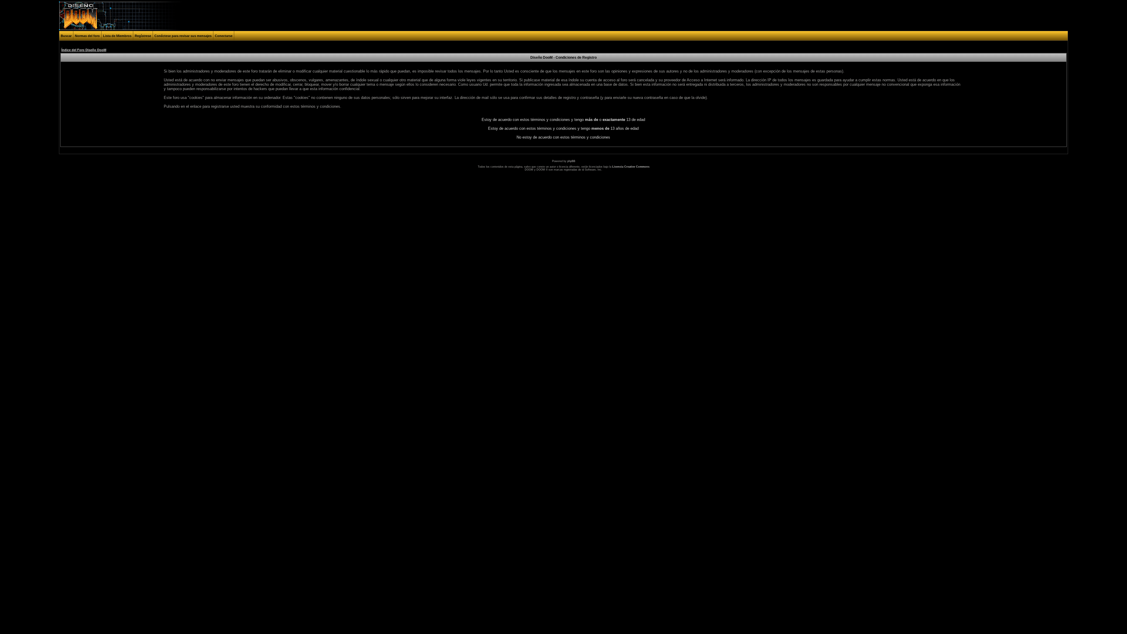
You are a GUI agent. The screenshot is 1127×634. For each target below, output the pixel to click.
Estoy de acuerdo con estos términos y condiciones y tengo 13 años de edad (563, 128)
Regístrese (143, 36)
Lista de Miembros (117, 36)
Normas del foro (87, 36)
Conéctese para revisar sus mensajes (183, 36)
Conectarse (223, 36)
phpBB (571, 161)
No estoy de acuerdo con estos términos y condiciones (563, 137)
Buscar (66, 36)
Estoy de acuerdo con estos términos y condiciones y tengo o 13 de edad (563, 119)
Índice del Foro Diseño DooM (83, 50)
